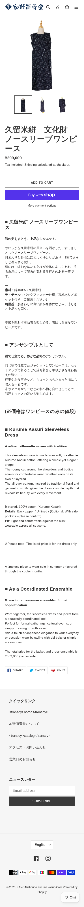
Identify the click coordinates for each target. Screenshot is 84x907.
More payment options (42, 205)
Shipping (30, 164)
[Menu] (76, 7)
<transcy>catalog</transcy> (29, 735)
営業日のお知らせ (22, 759)
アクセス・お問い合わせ (27, 747)
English (40, 845)
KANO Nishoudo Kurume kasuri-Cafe (39, 887)
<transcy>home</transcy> (28, 712)
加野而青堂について (24, 724)
